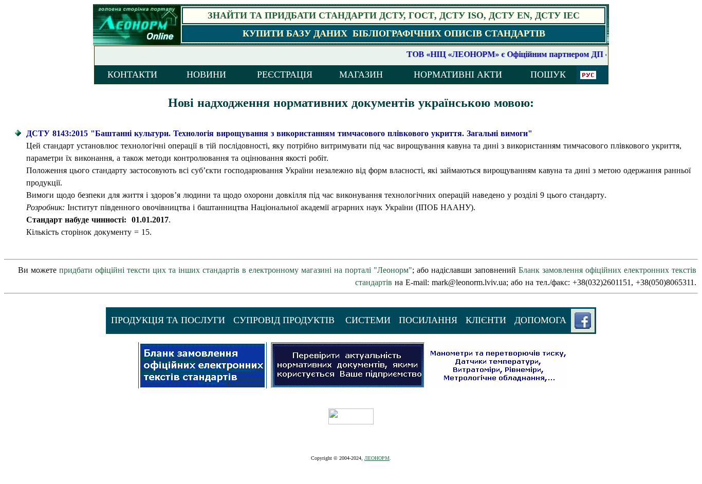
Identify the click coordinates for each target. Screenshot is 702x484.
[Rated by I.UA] (351, 421)
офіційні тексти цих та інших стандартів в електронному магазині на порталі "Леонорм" (235, 270)
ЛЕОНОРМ (377, 458)
